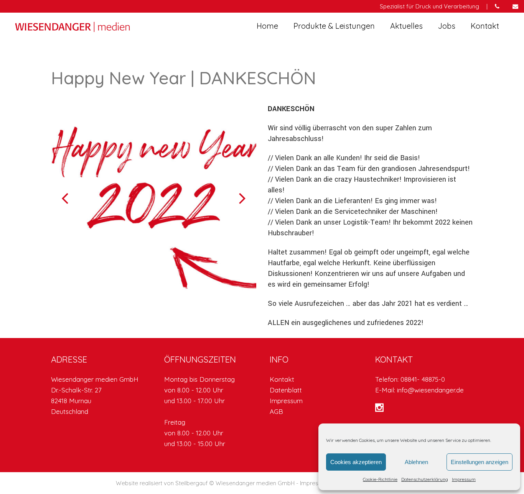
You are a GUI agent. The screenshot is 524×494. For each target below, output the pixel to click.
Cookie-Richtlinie (380, 479)
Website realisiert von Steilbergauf (162, 483)
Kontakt (282, 379)
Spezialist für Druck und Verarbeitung (429, 6)
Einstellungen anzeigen (479, 462)
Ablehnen (416, 462)
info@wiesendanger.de (430, 390)
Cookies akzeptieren (356, 462)
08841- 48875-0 (422, 379)
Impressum (464, 479)
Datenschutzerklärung (424, 479)
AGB (276, 411)
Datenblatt (286, 390)
